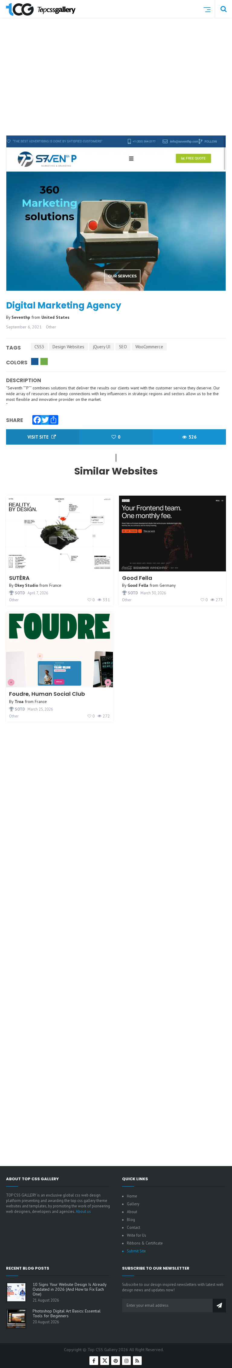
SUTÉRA (19, 578)
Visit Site (38, 437)
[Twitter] (43, 418)
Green (44, 361)
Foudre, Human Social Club (47, 694)
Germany (168, 585)
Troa (19, 701)
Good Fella (137, 578)
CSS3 (39, 347)
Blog (131, 1219)
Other (51, 327)
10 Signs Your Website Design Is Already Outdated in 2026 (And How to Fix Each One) (69, 1289)
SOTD (19, 593)
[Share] (52, 418)
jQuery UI (102, 347)
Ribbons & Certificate (145, 1243)
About (132, 1211)
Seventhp (21, 317)
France (55, 585)
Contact (133, 1227)
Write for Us (136, 1235)
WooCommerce (149, 347)
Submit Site (136, 1251)
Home (132, 1196)
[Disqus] (116, 917)
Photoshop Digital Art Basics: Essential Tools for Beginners (67, 1313)
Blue (35, 361)
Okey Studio (26, 585)
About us (83, 1211)
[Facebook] (35, 418)
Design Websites (68, 347)
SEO (123, 347)
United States (55, 317)
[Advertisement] (119, 85)
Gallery (133, 1204)
